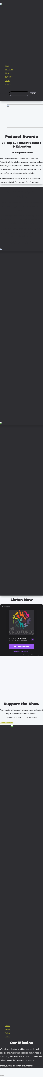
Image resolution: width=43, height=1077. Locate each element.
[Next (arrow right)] (3, 1075)
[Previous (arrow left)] (1, 1075)
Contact (8, 77)
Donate (8, 84)
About (7, 66)
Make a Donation (6, 723)
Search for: (4, 93)
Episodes (9, 69)
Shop (7, 81)
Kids (7, 73)
